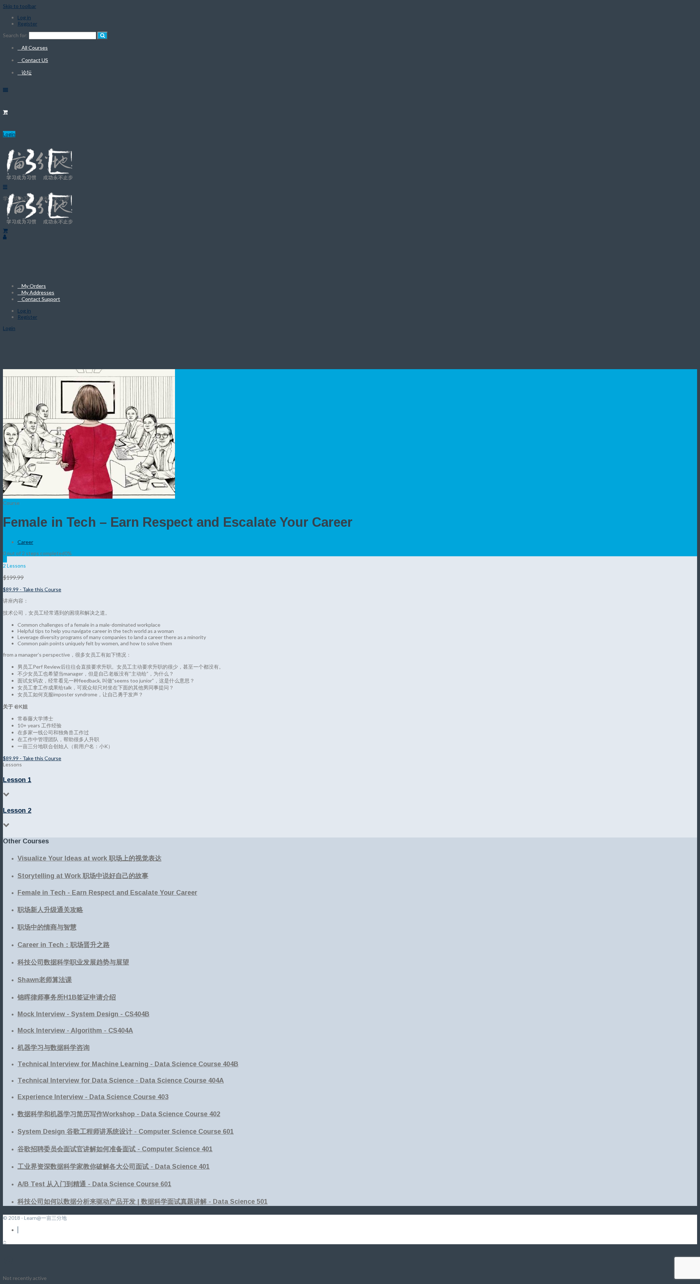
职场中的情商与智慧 (47, 927)
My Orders (34, 286)
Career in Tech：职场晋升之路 (64, 944)
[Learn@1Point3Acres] (39, 224)
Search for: (15, 35)
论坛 (27, 72)
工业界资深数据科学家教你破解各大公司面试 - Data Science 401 (114, 1166)
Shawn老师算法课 (45, 979)
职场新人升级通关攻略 (50, 909)
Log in (24, 17)
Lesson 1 (17, 780)
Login (9, 134)
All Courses (35, 48)
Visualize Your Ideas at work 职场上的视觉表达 (90, 858)
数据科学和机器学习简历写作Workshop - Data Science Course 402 (119, 1114)
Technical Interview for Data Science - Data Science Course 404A (121, 1080)
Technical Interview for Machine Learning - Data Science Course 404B (128, 1064)
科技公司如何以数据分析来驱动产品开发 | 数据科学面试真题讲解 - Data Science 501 (143, 1201)
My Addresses (38, 292)
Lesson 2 (17, 810)
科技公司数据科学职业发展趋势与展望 (73, 962)
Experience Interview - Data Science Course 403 (93, 1097)
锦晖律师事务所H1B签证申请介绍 (67, 997)
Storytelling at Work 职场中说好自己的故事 (83, 875)
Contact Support (41, 299)
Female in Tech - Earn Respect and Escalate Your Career (107, 892)
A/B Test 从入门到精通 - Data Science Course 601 (94, 1184)
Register (27, 23)
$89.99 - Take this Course (32, 589)
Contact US (35, 60)
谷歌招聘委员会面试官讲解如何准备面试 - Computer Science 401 (115, 1149)
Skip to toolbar (19, 6)
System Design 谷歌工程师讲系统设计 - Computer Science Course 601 (126, 1131)
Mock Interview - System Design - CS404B (83, 1014)
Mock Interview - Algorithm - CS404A (75, 1030)
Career (25, 542)
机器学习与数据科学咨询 (54, 1047)
